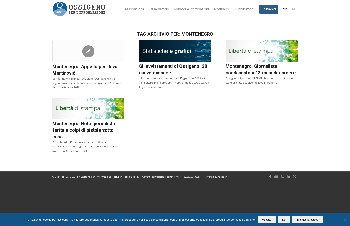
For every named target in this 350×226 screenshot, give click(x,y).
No (283, 219)
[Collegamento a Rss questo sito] (282, 177)
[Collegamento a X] (294, 177)
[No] (345, 220)
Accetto (266, 219)
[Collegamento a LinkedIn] (288, 177)
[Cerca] (294, 9)
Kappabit (222, 176)
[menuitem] (134, 9)
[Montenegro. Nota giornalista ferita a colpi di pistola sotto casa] (88, 109)
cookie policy (132, 176)
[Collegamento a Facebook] (270, 177)
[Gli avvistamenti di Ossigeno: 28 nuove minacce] (175, 51)
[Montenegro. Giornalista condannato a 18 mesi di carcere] (262, 51)
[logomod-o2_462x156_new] (78, 9)
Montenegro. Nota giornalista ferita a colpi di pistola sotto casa (83, 130)
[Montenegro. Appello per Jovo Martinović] (88, 51)
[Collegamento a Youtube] (276, 177)
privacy (118, 176)
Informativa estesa (307, 219)
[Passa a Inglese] (285, 9)
